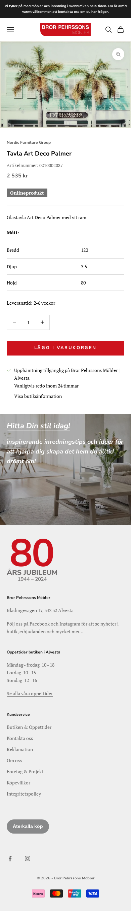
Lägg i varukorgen (65, 348)
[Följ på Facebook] (10, 858)
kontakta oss (68, 11)
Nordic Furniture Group (29, 142)
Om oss (14, 760)
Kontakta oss (20, 738)
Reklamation (20, 749)
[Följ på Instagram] (27, 858)
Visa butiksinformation (38, 396)
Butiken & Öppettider (29, 727)
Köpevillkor (18, 782)
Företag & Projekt (25, 771)
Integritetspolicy (24, 793)
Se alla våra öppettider (30, 693)
